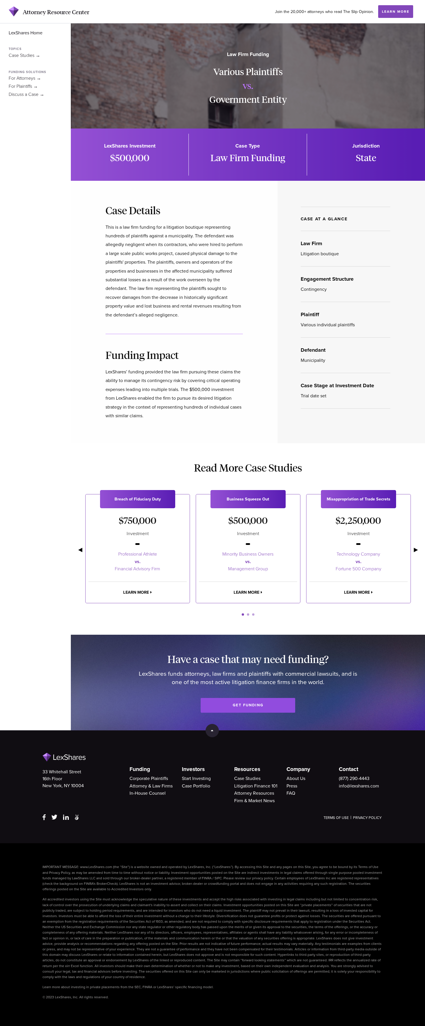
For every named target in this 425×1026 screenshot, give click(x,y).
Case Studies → (24, 55)
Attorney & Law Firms (151, 786)
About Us (296, 778)
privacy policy (262, 878)
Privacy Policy (367, 817)
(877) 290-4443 (354, 778)
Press (292, 786)
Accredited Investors (127, 889)
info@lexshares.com (359, 786)
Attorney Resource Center (56, 12)
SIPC (218, 878)
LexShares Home (25, 33)
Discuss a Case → (26, 94)
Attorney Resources (254, 793)
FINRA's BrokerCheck (100, 884)
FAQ (291, 793)
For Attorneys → (25, 78)
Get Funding (248, 705)
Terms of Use (336, 817)
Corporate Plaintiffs (149, 778)
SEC (137, 987)
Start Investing (196, 778)
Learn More (395, 12)
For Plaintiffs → (23, 86)
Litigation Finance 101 (255, 786)
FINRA (207, 878)
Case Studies (247, 778)
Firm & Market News (254, 801)
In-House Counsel (148, 793)
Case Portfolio (196, 786)
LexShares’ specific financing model (185, 987)
